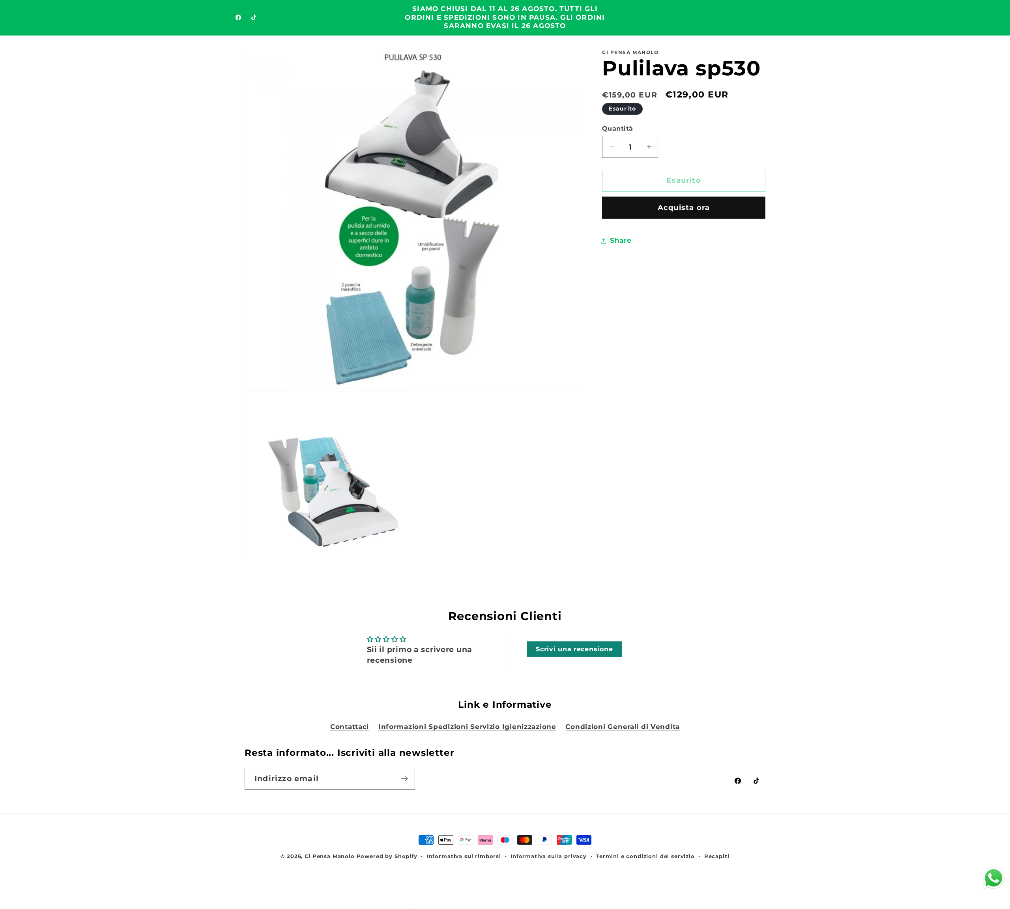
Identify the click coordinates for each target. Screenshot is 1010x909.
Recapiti (716, 856)
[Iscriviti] (404, 779)
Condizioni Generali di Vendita (622, 727)
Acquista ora (684, 207)
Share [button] (621, 240)
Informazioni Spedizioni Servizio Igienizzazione (467, 727)
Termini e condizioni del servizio (645, 856)
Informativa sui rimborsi (464, 856)
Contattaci (349, 727)
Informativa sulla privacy (549, 856)
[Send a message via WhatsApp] (993, 878)
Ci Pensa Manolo (330, 856)
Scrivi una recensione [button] (574, 649)
